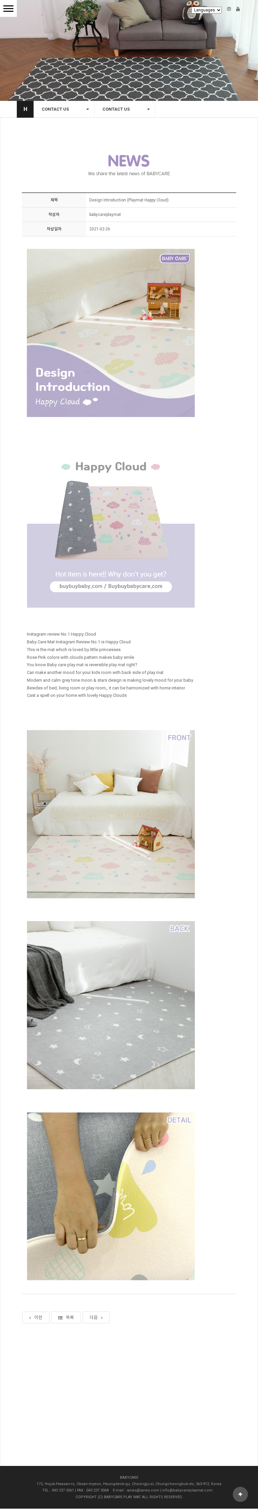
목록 (70, 1317)
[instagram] (231, 8)
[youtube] (238, 8)
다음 (94, 1317)
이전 (38, 1317)
